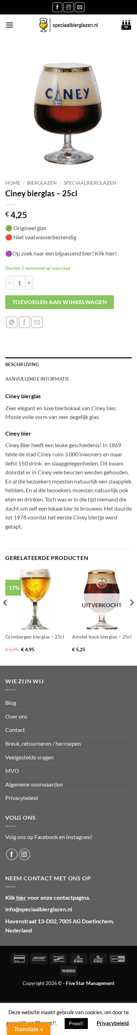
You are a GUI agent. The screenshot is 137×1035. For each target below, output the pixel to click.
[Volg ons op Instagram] (68, 7)
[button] (9, 24)
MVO (12, 770)
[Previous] (5, 616)
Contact (15, 729)
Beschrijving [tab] (22, 364)
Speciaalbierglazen (90, 183)
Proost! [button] (76, 1023)
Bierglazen (42, 183)
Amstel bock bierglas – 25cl (102, 637)
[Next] (131, 616)
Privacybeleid (21, 797)
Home (12, 183)
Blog (10, 702)
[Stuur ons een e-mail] (79, 7)
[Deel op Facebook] (24, 322)
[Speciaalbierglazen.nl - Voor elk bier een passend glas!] (68, 25)
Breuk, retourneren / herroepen (43, 743)
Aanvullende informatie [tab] (37, 379)
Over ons (16, 716)
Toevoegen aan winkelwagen (59, 302)
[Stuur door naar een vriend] (37, 322)
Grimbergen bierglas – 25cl (34, 637)
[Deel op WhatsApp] (12, 322)
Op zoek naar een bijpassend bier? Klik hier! (65, 253)
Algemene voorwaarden (34, 784)
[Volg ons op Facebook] (57, 7)
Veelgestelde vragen (29, 757)
